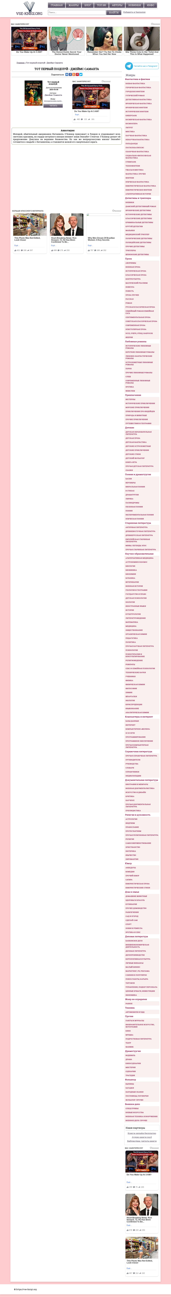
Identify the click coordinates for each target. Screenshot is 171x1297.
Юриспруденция (134, 704)
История (130, 610)
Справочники (132, 772)
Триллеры (131, 250)
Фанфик (130, 1047)
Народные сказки (134, 1092)
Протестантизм (133, 831)
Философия (131, 688)
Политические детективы (139, 238)
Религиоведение (134, 660)
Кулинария (131, 904)
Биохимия (131, 574)
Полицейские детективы (138, 242)
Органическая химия (136, 634)
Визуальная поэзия (135, 487)
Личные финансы (134, 963)
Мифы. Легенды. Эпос (136, 545)
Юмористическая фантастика (141, 186)
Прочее (129, 1016)
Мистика (130, 131)
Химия (129, 692)
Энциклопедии (133, 776)
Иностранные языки (136, 606)
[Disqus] (67, 178)
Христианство (133, 847)
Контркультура (133, 279)
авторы (117, 5)
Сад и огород (132, 916)
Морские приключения (137, 407)
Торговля (130, 983)
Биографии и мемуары (137, 784)
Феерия (129, 337)
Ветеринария (132, 582)
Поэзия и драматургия (138, 474)
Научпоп (130, 800)
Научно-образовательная (139, 553)
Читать (53, 105)
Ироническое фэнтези (137, 107)
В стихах (130, 491)
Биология (130, 566)
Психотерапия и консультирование (135, 655)
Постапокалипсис (135, 147)
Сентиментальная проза (138, 317)
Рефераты (130, 664)
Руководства (132, 764)
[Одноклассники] (73, 74)
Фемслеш (130, 391)
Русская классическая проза (140, 307)
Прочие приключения (137, 419)
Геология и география (136, 590)
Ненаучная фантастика (137, 139)
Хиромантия (132, 859)
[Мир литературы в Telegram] (141, 69)
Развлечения (132, 912)
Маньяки (130, 230)
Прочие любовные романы (139, 372)
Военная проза (133, 267)
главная (56, 5)
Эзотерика (131, 851)
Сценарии (131, 1071)
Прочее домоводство (136, 908)
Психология (132, 650)
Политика (131, 642)
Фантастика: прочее (136, 174)
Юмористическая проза (138, 884)
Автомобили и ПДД (135, 1012)
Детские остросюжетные (138, 446)
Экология (130, 700)
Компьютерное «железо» (138, 729)
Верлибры (130, 483)
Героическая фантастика (138, 87)
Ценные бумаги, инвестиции (140, 991)
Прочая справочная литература (141, 756)
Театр (128, 1043)
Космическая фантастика (139, 119)
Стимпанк (131, 162)
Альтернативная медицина (139, 558)
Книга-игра (131, 462)
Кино (128, 1031)
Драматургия (132, 495)
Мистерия (131, 1067)
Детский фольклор (135, 458)
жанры (73, 5)
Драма (129, 1059)
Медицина (131, 626)
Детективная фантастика (139, 99)
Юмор (128, 863)
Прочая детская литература (139, 466)
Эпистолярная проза (136, 329)
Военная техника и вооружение (142, 1116)
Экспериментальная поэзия (140, 515)
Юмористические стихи (138, 888)
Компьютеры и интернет (139, 716)
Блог (87, 5)
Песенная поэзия (134, 507)
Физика (129, 680)
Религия (130, 839)
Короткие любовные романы (140, 352)
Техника (130, 1007)
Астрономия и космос (136, 562)
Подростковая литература (139, 1039)
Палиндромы (132, 503)
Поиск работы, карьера (137, 979)
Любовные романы (135, 341)
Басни (129, 479)
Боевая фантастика (135, 83)
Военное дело (132, 1104)
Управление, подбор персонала (141, 987)
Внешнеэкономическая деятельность (137, 946)
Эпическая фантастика (137, 182)
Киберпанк (131, 115)
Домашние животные (136, 896)
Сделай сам (132, 920)
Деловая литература (136, 936)
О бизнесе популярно (136, 975)
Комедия (130, 872)
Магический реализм (137, 283)
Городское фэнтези (135, 91)
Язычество (131, 855)
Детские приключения (137, 450)
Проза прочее (132, 295)
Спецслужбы (132, 1108)
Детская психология (136, 598)
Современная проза (135, 325)
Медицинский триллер (137, 234)
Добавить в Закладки (134, 12)
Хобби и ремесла (134, 928)
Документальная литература (141, 780)
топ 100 (101, 5)
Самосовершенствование (138, 843)
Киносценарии (133, 1063)
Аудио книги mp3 (142, 1137)
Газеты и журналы (135, 1020)
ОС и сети (130, 733)
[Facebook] (70, 74)
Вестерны (130, 399)
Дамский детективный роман (141, 206)
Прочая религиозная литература (142, 835)
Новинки (134, 5)
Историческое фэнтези (137, 111)
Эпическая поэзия (135, 519)
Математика (132, 622)
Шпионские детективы (137, 254)
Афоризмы (131, 263)
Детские (129, 427)
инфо (150, 5)
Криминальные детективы (139, 222)
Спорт (128, 924)
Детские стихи (133, 454)
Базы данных (132, 721)
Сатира (129, 880)
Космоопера (132, 123)
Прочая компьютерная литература (137, 746)
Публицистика (133, 810)
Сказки (129, 470)
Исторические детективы (139, 214)
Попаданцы (132, 143)
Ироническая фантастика (139, 103)
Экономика (131, 995)
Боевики (130, 202)
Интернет (130, 725)
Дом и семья (132, 891)
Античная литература (137, 527)
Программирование (136, 737)
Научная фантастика (136, 135)
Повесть (130, 291)
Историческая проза (136, 271)
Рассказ (130, 299)
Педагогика (132, 638)
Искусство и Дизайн (136, 792)
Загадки (130, 1088)
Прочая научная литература (140, 646)
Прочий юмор (132, 876)
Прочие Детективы (135, 246)
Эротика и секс (133, 932)
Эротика (130, 387)
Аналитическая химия (137, 712)
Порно (129, 368)
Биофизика (131, 570)
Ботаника (130, 578)
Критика (130, 796)
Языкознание (132, 708)
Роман (129, 303)
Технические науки (136, 672)
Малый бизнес (133, 967)
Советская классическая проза (141, 321)
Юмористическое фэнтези (139, 190)
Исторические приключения (140, 403)
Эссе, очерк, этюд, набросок (139, 333)
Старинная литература (138, 522)
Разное (129, 1003)
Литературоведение (136, 618)
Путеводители (133, 760)
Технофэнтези (133, 166)
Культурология (133, 614)
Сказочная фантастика (137, 151)
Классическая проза (136, 275)
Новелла (130, 287)
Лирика (129, 499)
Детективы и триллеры (138, 198)
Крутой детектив (134, 226)
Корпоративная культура (138, 959)
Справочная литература (138, 751)
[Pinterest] (77, 74)
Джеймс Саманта (53, 95)
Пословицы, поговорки (137, 1096)
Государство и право (136, 594)
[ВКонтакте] (66, 74)
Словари (130, 768)
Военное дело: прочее (136, 1120)
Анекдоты (131, 868)
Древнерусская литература (139, 535)
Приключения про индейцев (140, 411)
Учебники (131, 676)
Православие (132, 827)
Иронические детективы (138, 210)
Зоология (130, 602)
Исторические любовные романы (53, 101)
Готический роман (135, 95)
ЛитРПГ (129, 127)
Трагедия (130, 1075)
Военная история (134, 586)
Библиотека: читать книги (142, 1141)
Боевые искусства (135, 1112)
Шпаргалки (131, 696)
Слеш (128, 376)
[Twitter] (80, 74)
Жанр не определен (136, 999)
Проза (128, 258)
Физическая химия (135, 684)
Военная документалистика (140, 788)
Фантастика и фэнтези (137, 79)
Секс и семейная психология (140, 668)
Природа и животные (136, 415)
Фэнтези (130, 178)
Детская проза (133, 438)
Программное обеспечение (139, 741)
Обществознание (134, 630)
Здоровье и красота (135, 900)
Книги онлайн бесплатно (142, 1133)
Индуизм (130, 823)
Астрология (131, 819)
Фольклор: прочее (134, 1100)
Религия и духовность (137, 814)
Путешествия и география (138, 423)
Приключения (133, 395)
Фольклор (130, 1079)
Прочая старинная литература (141, 549)
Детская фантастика (136, 442)
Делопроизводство (135, 955)
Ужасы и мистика (134, 170)
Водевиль (130, 1055)
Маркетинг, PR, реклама (138, 971)
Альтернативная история (138, 194)
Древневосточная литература (140, 531)
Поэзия (129, 511)
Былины (130, 1084)
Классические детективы (139, 218)
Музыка (129, 1035)
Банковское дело (134, 941)
